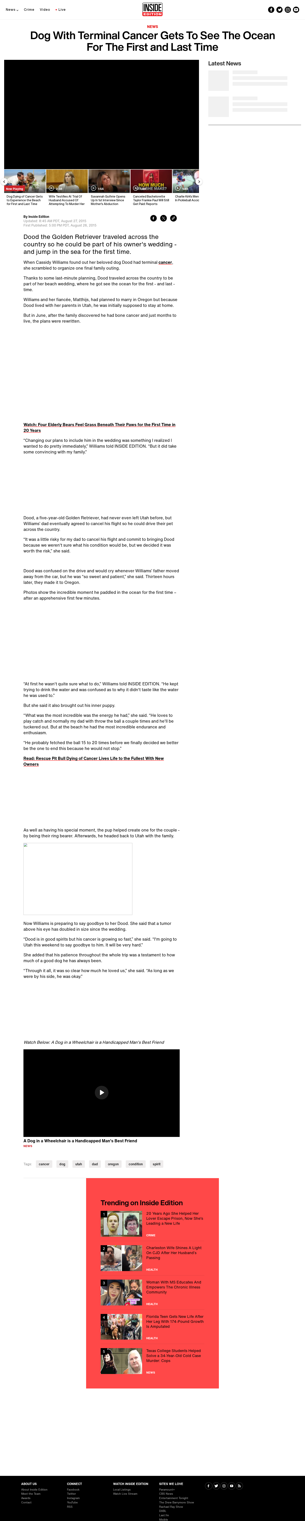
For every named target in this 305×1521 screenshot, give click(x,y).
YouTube (72, 1502)
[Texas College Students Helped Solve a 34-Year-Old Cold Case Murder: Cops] (152, 1361)
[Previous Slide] (4, 181)
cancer (165, 262)
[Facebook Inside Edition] (271, 10)
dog (62, 1164)
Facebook (73, 1490)
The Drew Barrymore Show (176, 1502)
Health (152, 1269)
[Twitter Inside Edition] (279, 10)
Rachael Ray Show (171, 1507)
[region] (101, 1093)
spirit (156, 1164)
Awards (25, 1498)
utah (78, 1164)
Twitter (71, 1494)
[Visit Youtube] (231, 1486)
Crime (29, 9)
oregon (113, 1164)
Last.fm (164, 1515)
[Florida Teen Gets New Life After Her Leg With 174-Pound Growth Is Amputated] (152, 1327)
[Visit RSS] (239, 1486)
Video (45, 9)
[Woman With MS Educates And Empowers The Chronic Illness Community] (152, 1292)
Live (62, 9)
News (11, 9)
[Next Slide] (199, 181)
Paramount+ (167, 1490)
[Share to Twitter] (163, 219)
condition (136, 1164)
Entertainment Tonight (173, 1498)
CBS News (166, 1494)
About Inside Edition (34, 1490)
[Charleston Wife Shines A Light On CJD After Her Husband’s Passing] (152, 1258)
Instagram (73, 1498)
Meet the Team (30, 1494)
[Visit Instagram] (224, 1486)
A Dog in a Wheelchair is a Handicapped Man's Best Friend (80, 1141)
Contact (26, 1502)
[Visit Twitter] (216, 1486)
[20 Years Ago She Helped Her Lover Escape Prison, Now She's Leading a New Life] (152, 1224)
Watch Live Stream (125, 1494)
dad (95, 1164)
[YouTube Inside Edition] (296, 10)
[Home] (152, 10)
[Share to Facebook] (153, 219)
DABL (162, 1511)
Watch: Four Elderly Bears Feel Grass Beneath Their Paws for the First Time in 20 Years (99, 427)
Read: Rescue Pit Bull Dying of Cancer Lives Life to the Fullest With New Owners (93, 761)
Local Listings (122, 1490)
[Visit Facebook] (208, 1486)
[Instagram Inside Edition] (288, 10)
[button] (102, 1092)
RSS (70, 1507)
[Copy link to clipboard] (173, 219)
